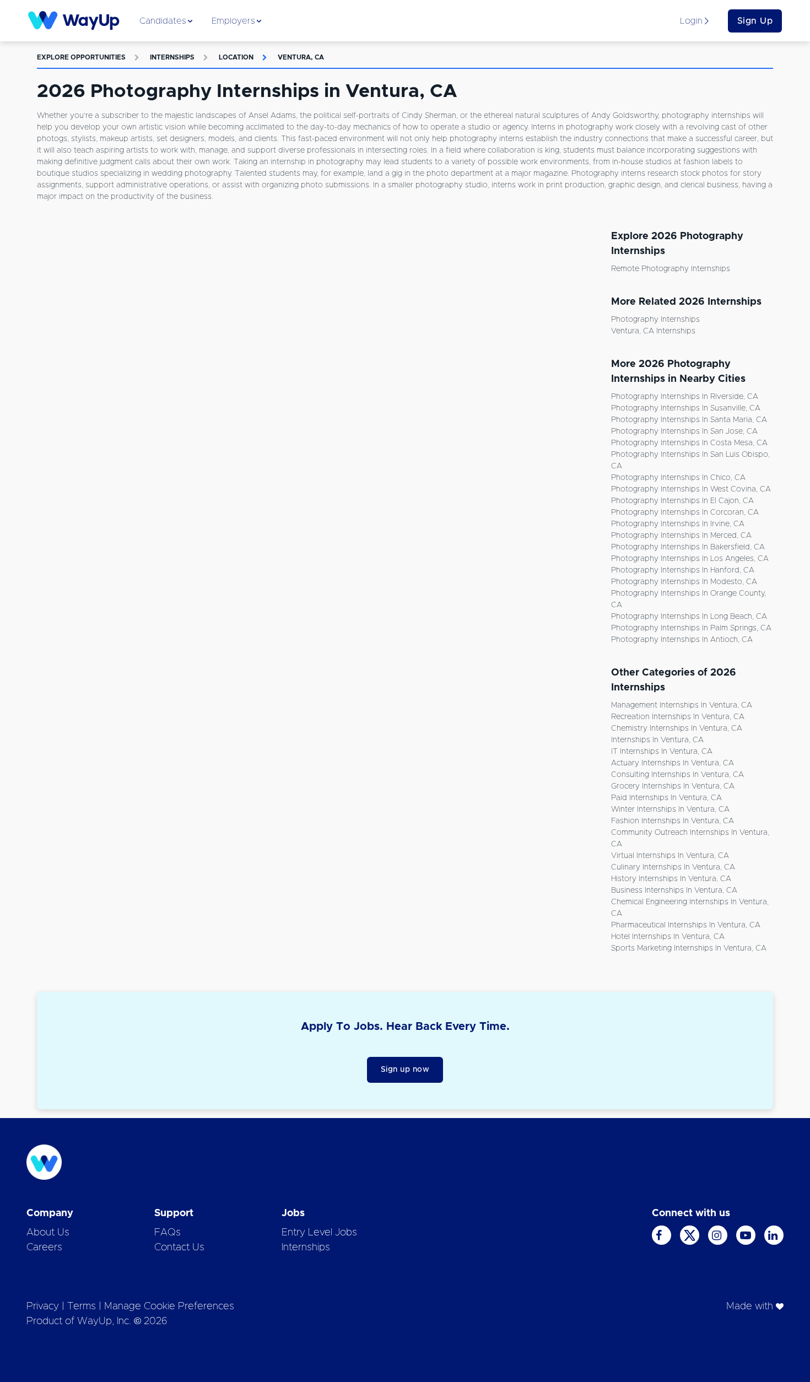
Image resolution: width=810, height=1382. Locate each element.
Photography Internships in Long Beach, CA (689, 616)
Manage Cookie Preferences (169, 1306)
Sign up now (405, 1069)
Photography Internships (655, 319)
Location (236, 57)
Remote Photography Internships (670, 269)
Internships (172, 57)
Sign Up (755, 21)
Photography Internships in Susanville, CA (685, 408)
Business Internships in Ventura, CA (674, 890)
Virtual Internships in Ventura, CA (670, 856)
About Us (47, 1233)
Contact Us (179, 1248)
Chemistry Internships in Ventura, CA (676, 728)
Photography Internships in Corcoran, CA (685, 512)
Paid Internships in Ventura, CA (666, 798)
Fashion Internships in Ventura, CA (672, 821)
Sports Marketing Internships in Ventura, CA (688, 948)
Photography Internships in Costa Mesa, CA (689, 443)
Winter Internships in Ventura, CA (670, 809)
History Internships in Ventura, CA (671, 879)
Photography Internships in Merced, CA (681, 535)
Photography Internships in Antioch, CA (682, 640)
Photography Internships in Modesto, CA (684, 582)
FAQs (167, 1233)
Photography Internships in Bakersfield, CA (688, 547)
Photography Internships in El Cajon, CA (682, 501)
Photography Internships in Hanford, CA (682, 570)
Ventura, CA (301, 57)
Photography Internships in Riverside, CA (684, 397)
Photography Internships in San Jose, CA (684, 431)
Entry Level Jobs (319, 1233)
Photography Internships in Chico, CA (678, 478)
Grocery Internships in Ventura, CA (673, 786)
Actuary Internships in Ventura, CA (672, 763)
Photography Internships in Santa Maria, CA (689, 420)
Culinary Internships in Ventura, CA (673, 867)
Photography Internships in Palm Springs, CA (691, 628)
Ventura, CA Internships (653, 331)
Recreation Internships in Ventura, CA (677, 717)
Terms (81, 1306)
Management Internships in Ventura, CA (681, 705)
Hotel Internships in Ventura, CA (668, 937)
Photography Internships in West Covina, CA (691, 489)
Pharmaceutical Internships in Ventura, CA (685, 925)
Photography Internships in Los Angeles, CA (690, 559)
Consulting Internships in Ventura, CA (677, 775)
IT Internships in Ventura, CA (661, 751)
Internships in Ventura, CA (657, 740)
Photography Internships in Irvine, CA (677, 524)
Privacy (42, 1306)
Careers (44, 1248)
